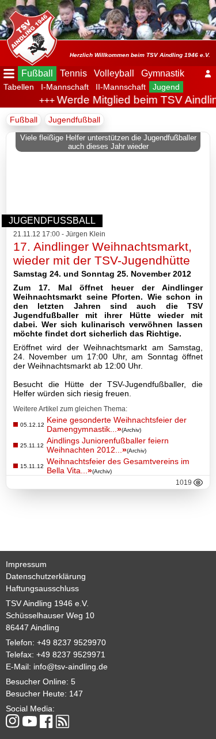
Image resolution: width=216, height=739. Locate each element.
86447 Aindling (32, 627)
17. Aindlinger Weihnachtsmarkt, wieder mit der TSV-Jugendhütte (102, 253)
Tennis (73, 73)
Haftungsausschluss (42, 588)
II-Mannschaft (121, 86)
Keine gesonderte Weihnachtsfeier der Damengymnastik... (117, 424)
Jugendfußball (74, 119)
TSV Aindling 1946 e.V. (47, 603)
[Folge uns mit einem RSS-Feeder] (62, 722)
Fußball (37, 73)
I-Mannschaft (65, 86)
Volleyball (114, 73)
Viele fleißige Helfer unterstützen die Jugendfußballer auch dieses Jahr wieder (108, 142)
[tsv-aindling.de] (29, 34)
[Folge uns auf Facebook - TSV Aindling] (46, 722)
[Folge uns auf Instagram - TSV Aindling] (13, 722)
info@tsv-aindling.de (70, 666)
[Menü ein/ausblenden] (9, 74)
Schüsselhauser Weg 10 (50, 615)
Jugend (166, 86)
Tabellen (18, 86)
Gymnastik (162, 73)
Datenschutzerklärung (46, 576)
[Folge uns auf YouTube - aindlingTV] (29, 722)
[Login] (208, 74)
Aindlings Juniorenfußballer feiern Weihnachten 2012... (108, 445)
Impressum (26, 564)
